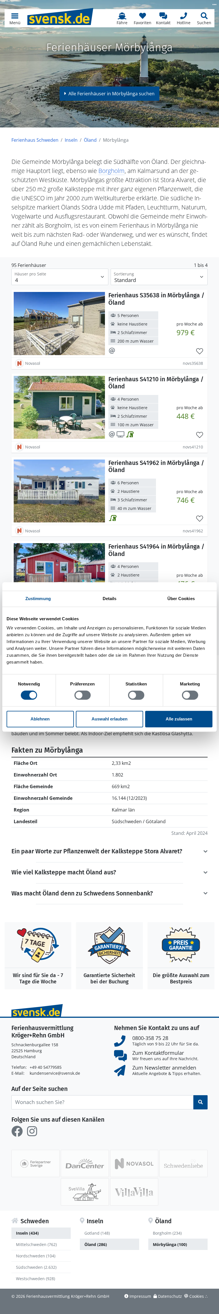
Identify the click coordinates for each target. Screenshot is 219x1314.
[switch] (82, 695)
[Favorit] (199, 351)
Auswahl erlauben (109, 718)
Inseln (71, 140)
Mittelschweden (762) (36, 1244)
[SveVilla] (85, 1192)
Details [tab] (110, 598)
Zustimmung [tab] (38, 598)
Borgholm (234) (167, 1233)
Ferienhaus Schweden (34, 140)
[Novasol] (134, 1163)
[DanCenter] (85, 1163)
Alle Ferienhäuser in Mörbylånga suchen (111, 93)
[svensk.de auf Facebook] (17, 1131)
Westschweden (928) (35, 1278)
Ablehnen (40, 718)
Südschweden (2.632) (36, 1267)
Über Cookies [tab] (181, 598)
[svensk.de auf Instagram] (32, 1131)
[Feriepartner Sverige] (35, 1163)
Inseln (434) (27, 1233)
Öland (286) (95, 1244)
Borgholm (111, 170)
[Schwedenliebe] (183, 1163)
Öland (90, 140)
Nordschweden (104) (35, 1256)
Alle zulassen (179, 718)
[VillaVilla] (134, 1192)
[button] (15, 18)
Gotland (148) (97, 1233)
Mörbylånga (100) (170, 1244)
